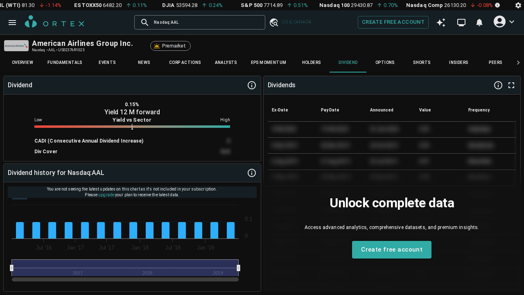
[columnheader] (292, 109)
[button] (273, 22)
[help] (252, 85)
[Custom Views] (461, 22)
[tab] (22, 63)
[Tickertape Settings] (518, 5)
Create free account (393, 22)
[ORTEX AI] (441, 22)
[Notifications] (479, 22)
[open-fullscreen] (511, 85)
